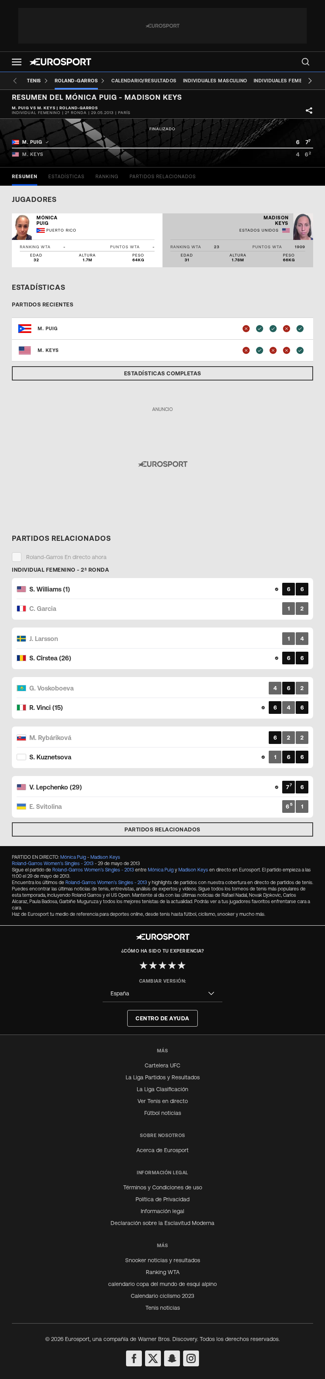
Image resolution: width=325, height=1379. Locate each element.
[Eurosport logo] (60, 62)
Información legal (162, 1211)
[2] (153, 965)
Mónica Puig (73, 857)
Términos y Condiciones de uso (162, 1187)
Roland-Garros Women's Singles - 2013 (53, 863)
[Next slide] (310, 81)
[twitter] (153, 1358)
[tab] (24, 176)
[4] (172, 965)
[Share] (309, 110)
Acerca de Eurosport (162, 1150)
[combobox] (162, 993)
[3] (162, 965)
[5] (181, 965)
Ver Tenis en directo (163, 1101)
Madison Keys (105, 857)
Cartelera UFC (162, 1065)
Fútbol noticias (162, 1113)
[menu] (305, 62)
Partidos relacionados (162, 829)
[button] (16, 62)
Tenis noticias (162, 1308)
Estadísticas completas (162, 373)
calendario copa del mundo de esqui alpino (162, 1284)
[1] (143, 965)
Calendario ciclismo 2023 (162, 1296)
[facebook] (134, 1358)
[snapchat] (172, 1358)
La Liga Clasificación (162, 1089)
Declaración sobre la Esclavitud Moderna (162, 1223)
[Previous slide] (15, 81)
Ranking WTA (163, 1272)
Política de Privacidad (162, 1199)
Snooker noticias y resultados (162, 1260)
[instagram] (191, 1358)
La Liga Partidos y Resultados (163, 1077)
